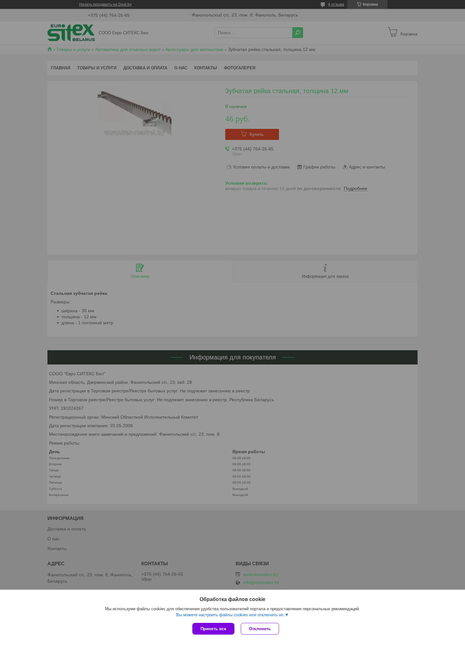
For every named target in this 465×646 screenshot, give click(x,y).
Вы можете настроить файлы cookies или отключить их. (230, 614)
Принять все (213, 628)
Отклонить (260, 628)
